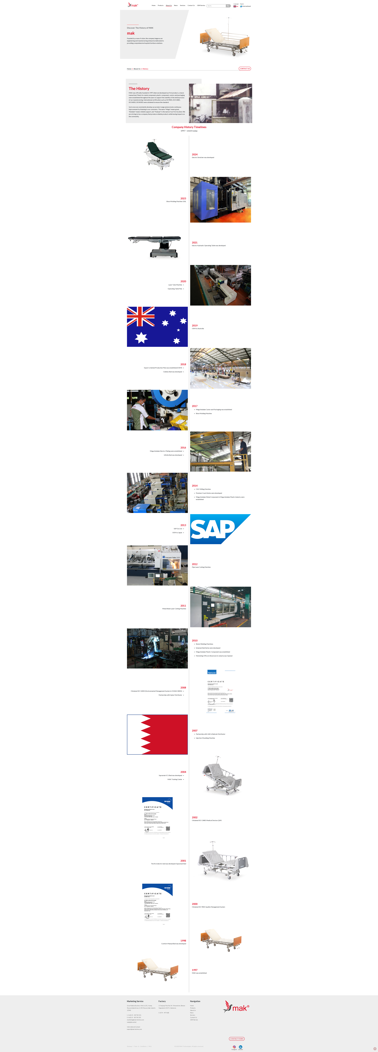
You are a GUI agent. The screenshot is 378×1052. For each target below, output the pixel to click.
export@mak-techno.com (134, 1029)
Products (161, 5)
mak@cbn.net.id (131, 1022)
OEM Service (201, 5)
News (176, 5)
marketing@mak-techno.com (135, 1020)
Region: (242, 4)
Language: (236, 4)
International (246, 6)
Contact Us (191, 5)
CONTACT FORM (236, 1039)
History (145, 69)
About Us (169, 5)
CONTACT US (245, 68)
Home (153, 5)
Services (182, 5)
